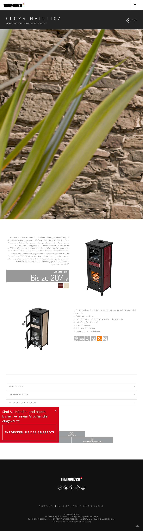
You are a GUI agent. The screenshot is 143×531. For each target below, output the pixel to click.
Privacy (55, 521)
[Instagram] (66, 487)
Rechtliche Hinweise (88, 506)
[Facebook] (129, 20)
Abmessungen (16, 386)
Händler (64, 506)
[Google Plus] (134, 20)
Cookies (62, 521)
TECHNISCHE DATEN (19, 394)
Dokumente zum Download (23, 403)
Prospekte (46, 506)
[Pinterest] (71, 487)
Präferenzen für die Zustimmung (79, 521)
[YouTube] (83, 487)
